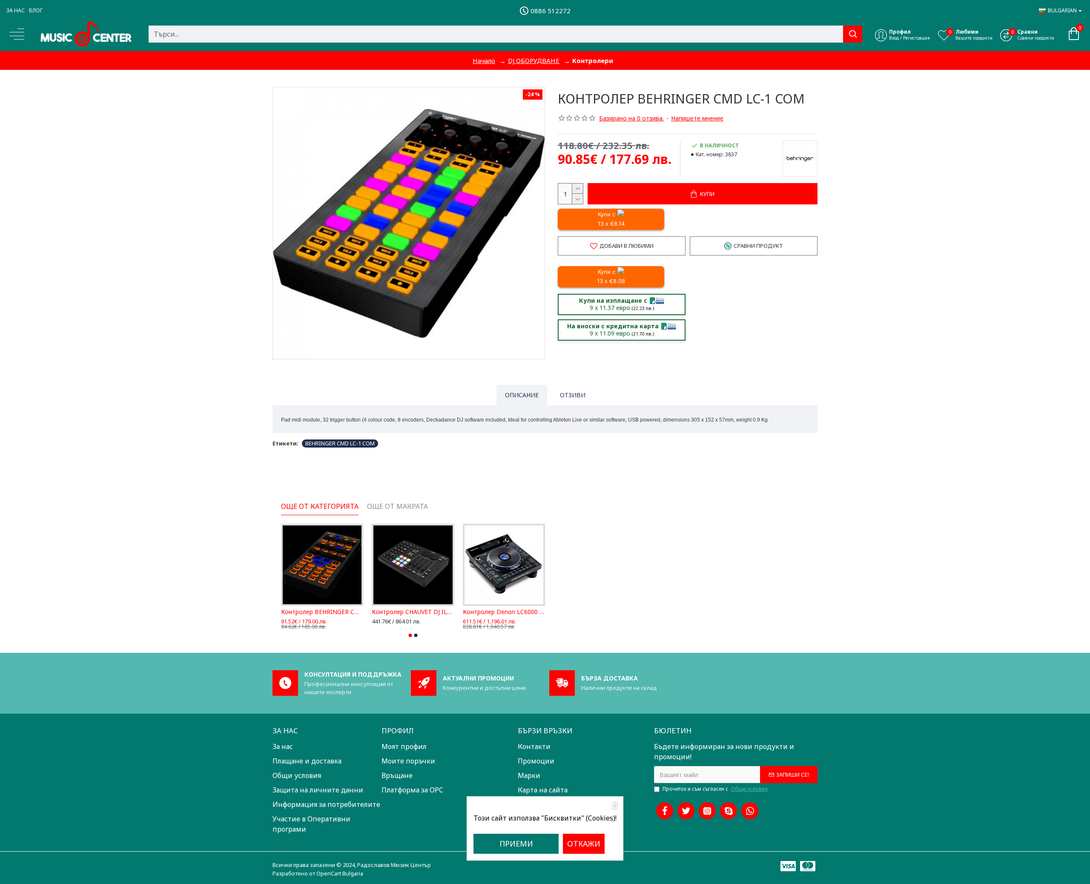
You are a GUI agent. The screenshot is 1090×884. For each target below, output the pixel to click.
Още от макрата (397, 506)
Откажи (583, 843)
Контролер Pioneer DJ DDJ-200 (496, 612)
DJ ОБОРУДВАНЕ (533, 60)
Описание (522, 395)
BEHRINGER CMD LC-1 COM (340, 443)
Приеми (516, 843)
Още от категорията (320, 506)
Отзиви (572, 395)
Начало (484, 60)
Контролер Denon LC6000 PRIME (405, 612)
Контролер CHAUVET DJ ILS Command (314, 612)
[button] (410, 635)
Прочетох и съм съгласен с (715, 788)
